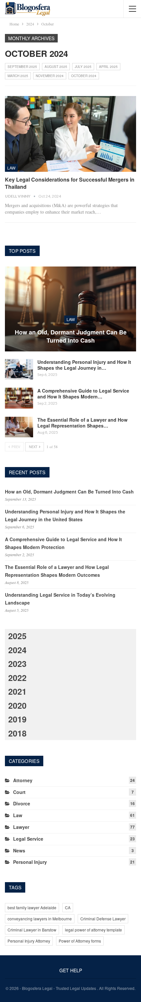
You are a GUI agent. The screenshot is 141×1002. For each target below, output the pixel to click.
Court (19, 792)
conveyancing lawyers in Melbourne (40, 918)
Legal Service (28, 838)
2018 (17, 733)
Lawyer (21, 827)
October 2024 (83, 75)
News (19, 850)
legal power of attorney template (93, 929)
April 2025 (108, 66)
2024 (17, 650)
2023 (17, 664)
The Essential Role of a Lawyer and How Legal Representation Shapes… (82, 422)
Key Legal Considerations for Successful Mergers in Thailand (69, 183)
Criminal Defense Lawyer (103, 918)
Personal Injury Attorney (29, 941)
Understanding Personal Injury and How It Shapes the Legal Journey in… (84, 365)
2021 (17, 691)
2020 (17, 705)
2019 (17, 719)
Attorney (22, 780)
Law (11, 167)
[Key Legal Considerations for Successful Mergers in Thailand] (70, 134)
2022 (17, 678)
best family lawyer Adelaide (32, 907)
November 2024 (50, 75)
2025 (17, 636)
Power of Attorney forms (80, 941)
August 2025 (56, 66)
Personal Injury (30, 862)
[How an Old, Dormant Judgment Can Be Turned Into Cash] (70, 309)
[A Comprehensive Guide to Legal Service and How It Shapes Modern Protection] (19, 398)
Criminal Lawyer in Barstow (32, 929)
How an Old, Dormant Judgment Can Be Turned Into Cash (71, 336)
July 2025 (83, 66)
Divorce (21, 803)
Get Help (70, 970)
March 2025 (18, 75)
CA (67, 907)
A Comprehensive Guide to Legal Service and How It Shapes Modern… (83, 393)
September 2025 (22, 66)
